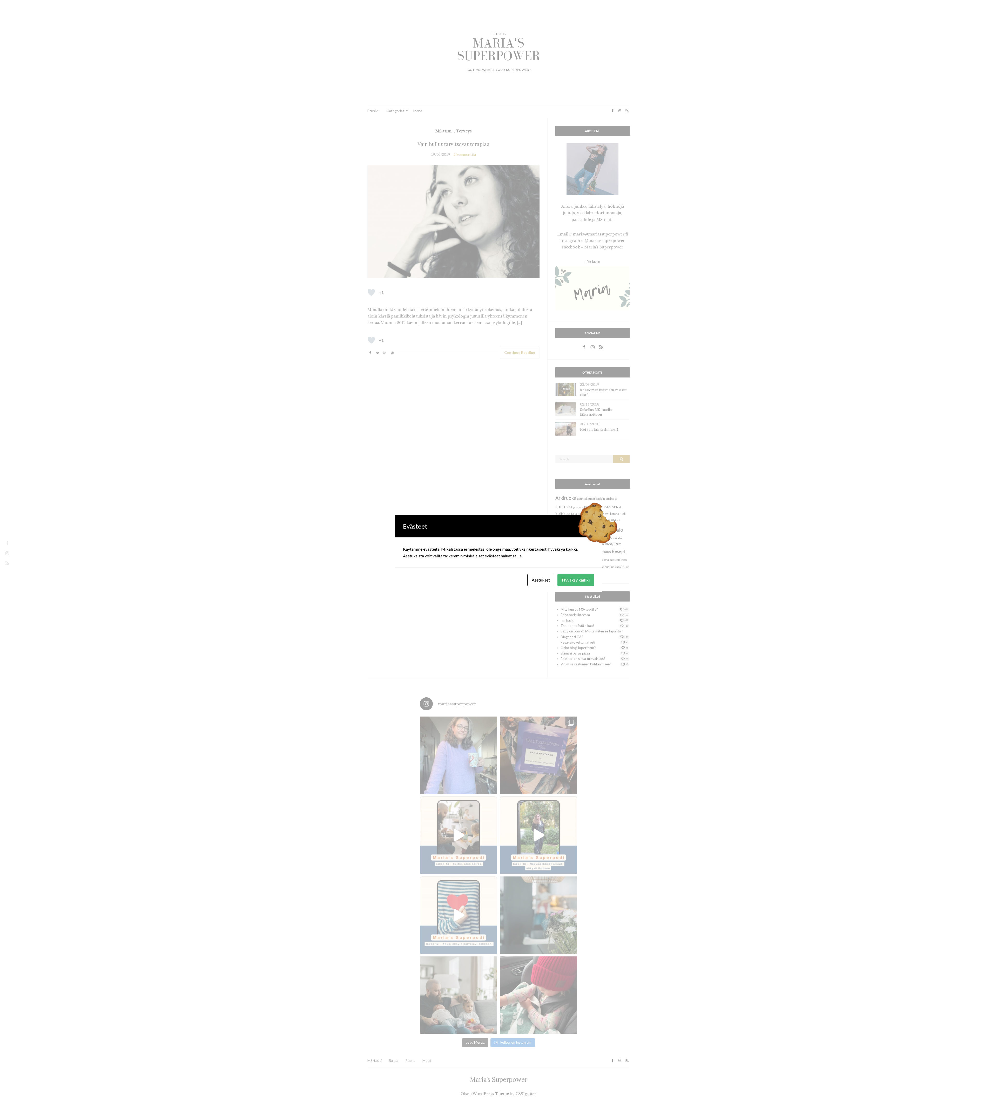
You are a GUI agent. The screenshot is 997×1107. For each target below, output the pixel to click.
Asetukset (541, 579)
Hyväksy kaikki (576, 579)
